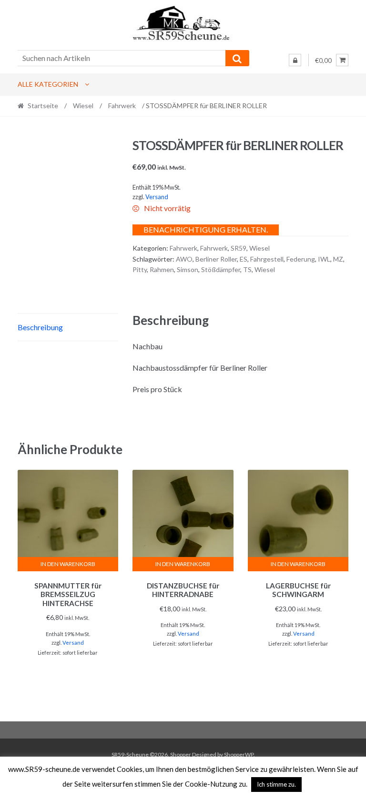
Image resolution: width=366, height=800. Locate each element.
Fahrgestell (267, 259)
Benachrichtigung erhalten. (205, 229)
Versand (156, 197)
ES (243, 259)
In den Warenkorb (68, 563)
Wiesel (83, 105)
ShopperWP (239, 754)
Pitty (139, 269)
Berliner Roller (216, 259)
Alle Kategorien (48, 84)
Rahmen (162, 269)
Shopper (180, 754)
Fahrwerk (122, 105)
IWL (324, 259)
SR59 (238, 248)
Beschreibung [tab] (40, 327)
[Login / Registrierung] (295, 60)
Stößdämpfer (220, 269)
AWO (184, 259)
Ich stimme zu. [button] (276, 784)
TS (247, 269)
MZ (338, 259)
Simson (187, 269)
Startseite (43, 105)
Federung (300, 259)
